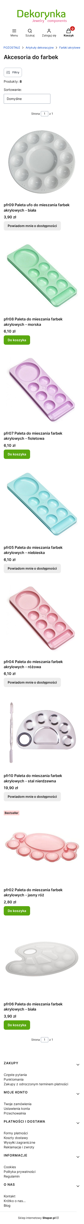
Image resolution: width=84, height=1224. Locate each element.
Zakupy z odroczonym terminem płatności (36, 1084)
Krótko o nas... (15, 1201)
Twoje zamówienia (18, 1104)
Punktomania (14, 1079)
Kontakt (9, 1196)
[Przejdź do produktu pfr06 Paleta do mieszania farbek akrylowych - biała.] (42, 961)
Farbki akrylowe (69, 47)
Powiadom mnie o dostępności (32, 226)
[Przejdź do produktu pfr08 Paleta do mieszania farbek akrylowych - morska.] (42, 276)
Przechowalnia (15, 1113)
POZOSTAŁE (12, 47)
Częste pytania (15, 1075)
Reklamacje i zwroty (19, 1147)
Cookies (10, 1167)
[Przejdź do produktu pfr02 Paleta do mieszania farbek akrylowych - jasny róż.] (42, 847)
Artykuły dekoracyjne (40, 47)
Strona (35, 113)
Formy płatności (16, 1133)
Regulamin (12, 1176)
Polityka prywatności (19, 1172)
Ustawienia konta (17, 1108)
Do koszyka (17, 340)
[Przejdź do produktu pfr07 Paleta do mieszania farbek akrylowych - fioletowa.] (42, 390)
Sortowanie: (13, 90)
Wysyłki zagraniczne (19, 1142)
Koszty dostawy (16, 1138)
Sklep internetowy (37, 1218)
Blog (7, 1205)
